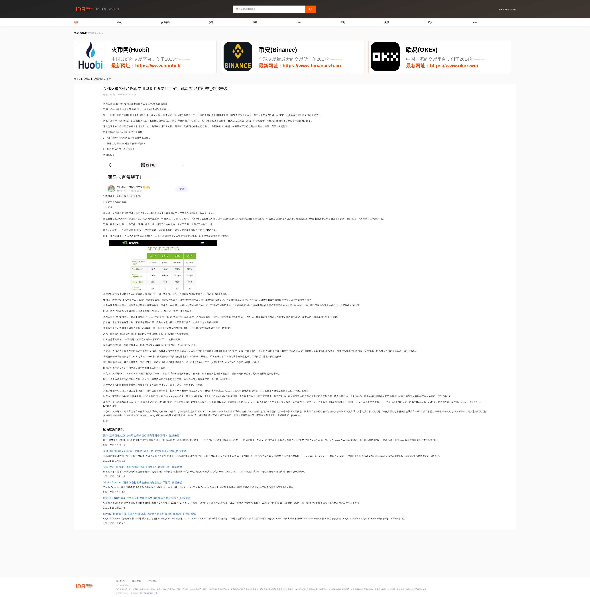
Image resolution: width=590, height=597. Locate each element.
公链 (119, 22)
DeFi (299, 22)
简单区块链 (135, 593)
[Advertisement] (166, 552)
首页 (76, 22)
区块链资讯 (97, 79)
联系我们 (120, 581)
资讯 (211, 22)
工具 (343, 22)
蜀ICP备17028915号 (148, 593)
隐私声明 (136, 581)
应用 (255, 22)
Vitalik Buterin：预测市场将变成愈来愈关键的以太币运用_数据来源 (142, 482)
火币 (386, 22)
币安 (430, 22)
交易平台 (165, 22)
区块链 (85, 79)
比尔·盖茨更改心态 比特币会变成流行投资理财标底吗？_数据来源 (141, 435)
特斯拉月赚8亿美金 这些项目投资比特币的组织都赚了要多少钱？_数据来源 (147, 498)
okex (474, 22)
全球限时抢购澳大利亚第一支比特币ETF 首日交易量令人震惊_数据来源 (145, 451)
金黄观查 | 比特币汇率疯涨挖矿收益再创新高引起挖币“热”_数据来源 (142, 467)
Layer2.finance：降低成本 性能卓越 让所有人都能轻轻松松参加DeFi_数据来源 (149, 514)
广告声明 (153, 581)
